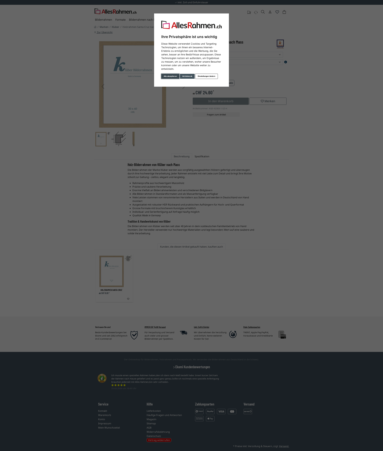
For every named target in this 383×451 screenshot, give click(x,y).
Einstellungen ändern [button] (206, 76)
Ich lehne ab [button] (187, 76)
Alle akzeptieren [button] (170, 76)
